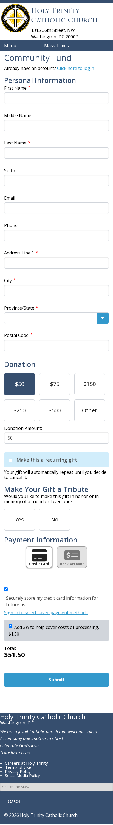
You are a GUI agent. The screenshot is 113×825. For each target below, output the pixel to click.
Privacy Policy (18, 771)
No (54, 519)
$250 (19, 410)
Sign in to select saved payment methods (46, 612)
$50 (19, 384)
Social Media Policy (22, 775)
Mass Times (56, 45)
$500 (55, 410)
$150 (90, 384)
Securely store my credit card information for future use (52, 601)
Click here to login (75, 68)
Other (89, 410)
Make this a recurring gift (46, 460)
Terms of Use (18, 767)
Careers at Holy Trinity (26, 763)
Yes (19, 519)
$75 (54, 384)
